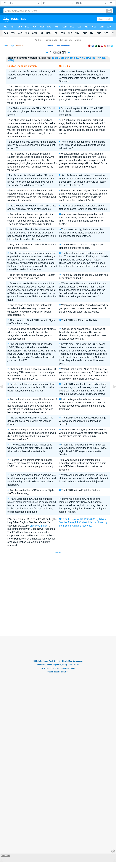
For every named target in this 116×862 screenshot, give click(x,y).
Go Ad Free (6, 855)
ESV (67, 57)
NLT (104, 57)
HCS (73, 57)
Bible (5, 46)
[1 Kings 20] (4, 393)
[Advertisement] (58, 614)
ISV (83, 57)
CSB (61, 57)
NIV (100, 57)
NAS (88, 57)
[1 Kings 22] (112, 393)
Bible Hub (58, 553)
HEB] (11, 60)
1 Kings (11, 46)
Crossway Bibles (38, 525)
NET (94, 57)
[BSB (55, 57)
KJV (78, 57)
